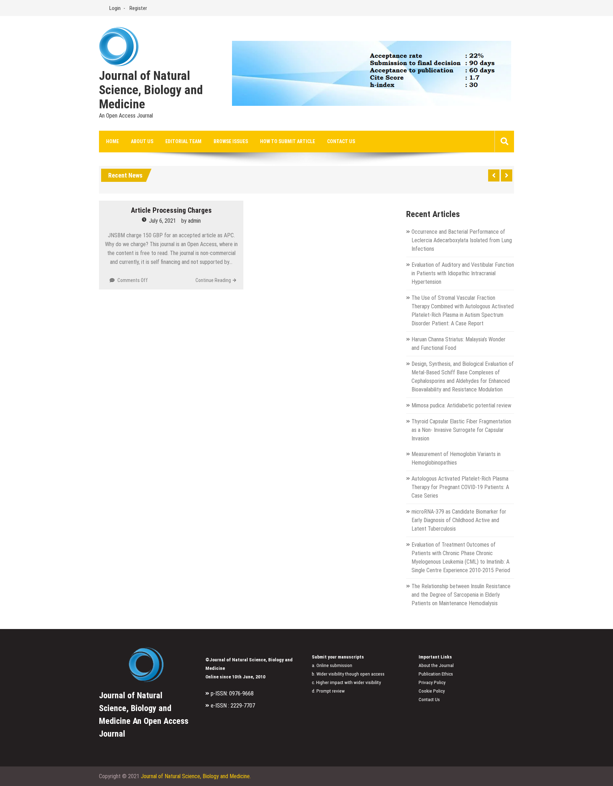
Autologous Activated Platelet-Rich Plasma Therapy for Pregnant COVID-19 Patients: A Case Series (460, 487)
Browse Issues (231, 141)
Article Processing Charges (171, 210)
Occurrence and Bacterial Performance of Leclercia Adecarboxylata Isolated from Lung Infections (462, 240)
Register (138, 8)
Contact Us (341, 141)
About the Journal (436, 665)
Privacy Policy (432, 682)
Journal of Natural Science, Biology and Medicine (151, 90)
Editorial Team (183, 141)
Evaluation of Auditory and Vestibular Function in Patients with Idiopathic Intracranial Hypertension (463, 273)
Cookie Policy (432, 691)
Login (115, 8)
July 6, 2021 (162, 220)
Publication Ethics (436, 674)
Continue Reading (213, 280)
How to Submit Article (287, 141)
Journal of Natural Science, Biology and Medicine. (196, 776)
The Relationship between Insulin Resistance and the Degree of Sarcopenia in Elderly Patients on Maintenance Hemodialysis (461, 595)
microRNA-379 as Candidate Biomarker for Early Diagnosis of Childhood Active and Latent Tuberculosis (459, 520)
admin (194, 220)
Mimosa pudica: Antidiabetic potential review (461, 405)
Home (112, 141)
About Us (142, 141)
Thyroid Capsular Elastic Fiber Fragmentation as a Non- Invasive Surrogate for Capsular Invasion (461, 430)
